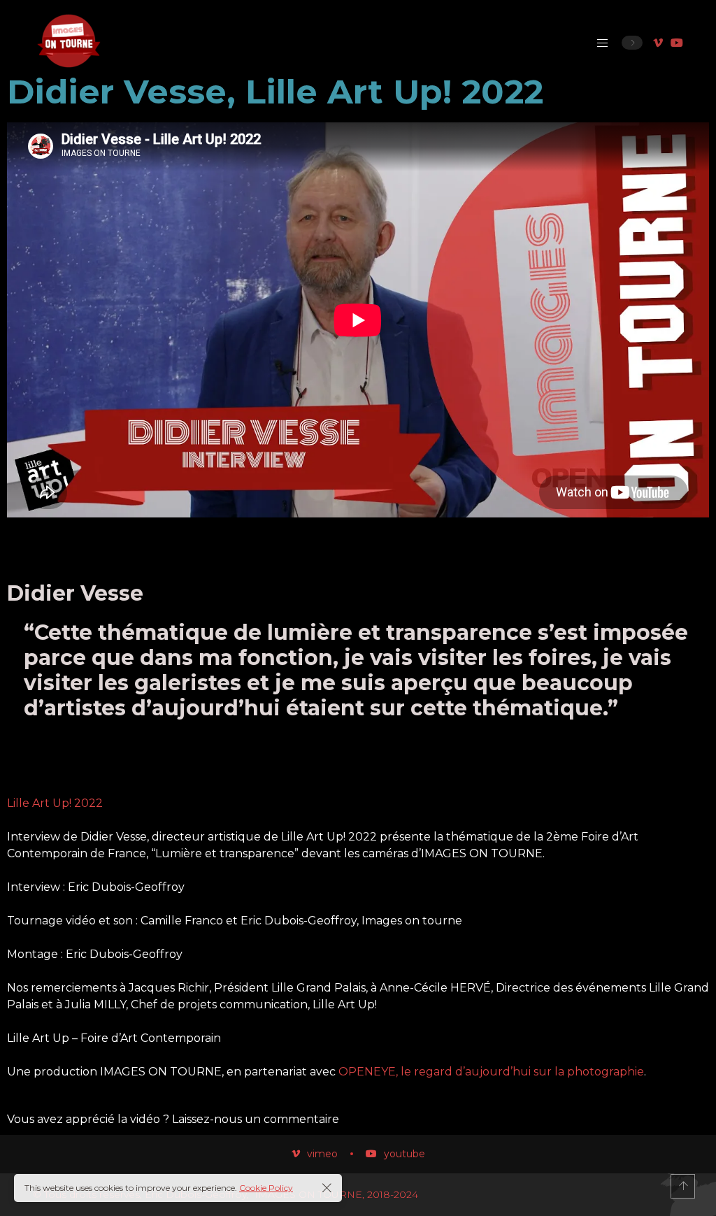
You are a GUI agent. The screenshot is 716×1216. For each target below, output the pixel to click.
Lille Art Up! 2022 (55, 803)
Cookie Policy (266, 1187)
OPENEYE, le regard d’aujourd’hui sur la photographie (491, 1071)
